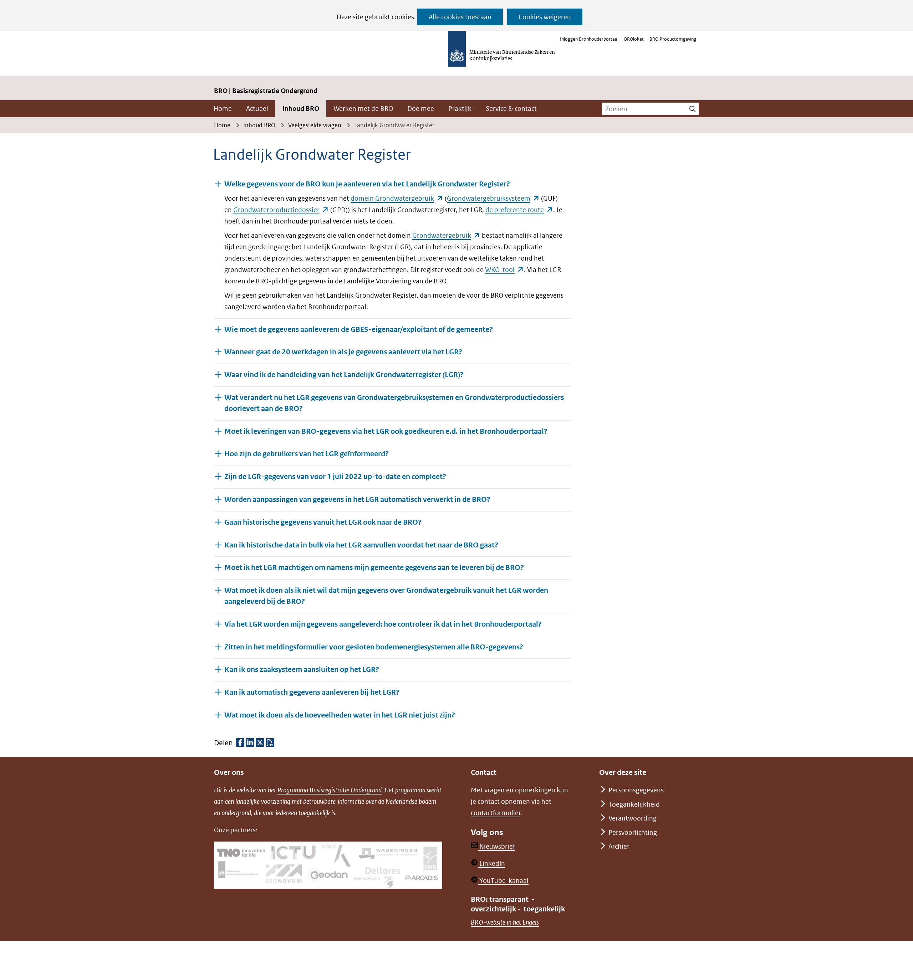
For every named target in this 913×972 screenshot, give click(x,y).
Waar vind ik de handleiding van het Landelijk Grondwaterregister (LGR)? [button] (344, 374)
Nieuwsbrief (496, 846)
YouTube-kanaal (503, 880)
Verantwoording (632, 818)
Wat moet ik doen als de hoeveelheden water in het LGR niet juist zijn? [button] (339, 715)
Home (223, 108)
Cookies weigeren (545, 17)
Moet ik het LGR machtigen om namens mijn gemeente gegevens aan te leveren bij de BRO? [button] (374, 567)
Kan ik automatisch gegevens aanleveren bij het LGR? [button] (311, 692)
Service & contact (511, 108)
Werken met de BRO (363, 108)
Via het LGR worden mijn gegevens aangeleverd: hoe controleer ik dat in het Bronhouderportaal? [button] (383, 624)
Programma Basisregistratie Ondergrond (329, 790)
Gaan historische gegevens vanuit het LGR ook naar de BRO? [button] (323, 522)
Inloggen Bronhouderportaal (589, 39)
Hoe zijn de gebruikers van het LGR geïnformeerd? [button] (306, 453)
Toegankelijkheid (634, 804)
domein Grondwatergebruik (397, 198)
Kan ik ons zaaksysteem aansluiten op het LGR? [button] (301, 669)
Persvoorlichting (632, 832)
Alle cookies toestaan (460, 17)
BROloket (634, 39)
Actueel (257, 108)
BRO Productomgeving (672, 39)
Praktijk (459, 108)
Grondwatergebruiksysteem (493, 198)
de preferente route (519, 210)
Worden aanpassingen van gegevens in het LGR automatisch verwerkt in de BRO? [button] (357, 499)
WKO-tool (504, 270)
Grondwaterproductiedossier (281, 210)
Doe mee (420, 108)
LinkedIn (491, 863)
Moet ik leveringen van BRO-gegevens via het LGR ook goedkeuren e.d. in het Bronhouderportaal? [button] (385, 431)
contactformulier (496, 813)
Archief (618, 846)
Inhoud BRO (300, 108)
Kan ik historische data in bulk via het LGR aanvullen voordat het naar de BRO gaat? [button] (361, 545)
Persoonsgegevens (636, 790)
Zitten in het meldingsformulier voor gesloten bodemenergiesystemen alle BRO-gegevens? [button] (373, 647)
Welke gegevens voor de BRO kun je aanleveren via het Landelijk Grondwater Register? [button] (367, 184)
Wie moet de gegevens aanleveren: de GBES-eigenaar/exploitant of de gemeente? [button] (358, 329)
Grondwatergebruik (446, 235)
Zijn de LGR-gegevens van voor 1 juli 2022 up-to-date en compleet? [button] (335, 476)
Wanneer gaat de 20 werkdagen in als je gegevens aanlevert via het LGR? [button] (343, 352)
